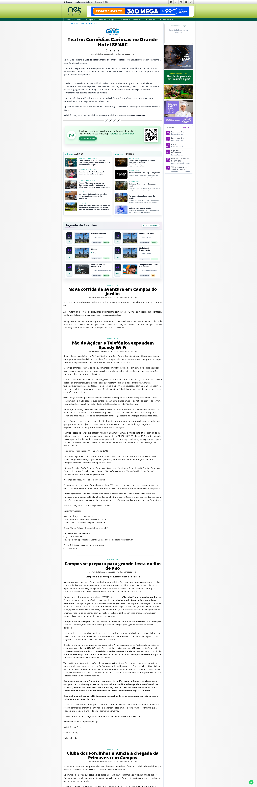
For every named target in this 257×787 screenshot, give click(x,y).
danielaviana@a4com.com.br (91, 522)
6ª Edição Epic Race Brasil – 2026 (99, 266)
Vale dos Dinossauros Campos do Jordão (143, 185)
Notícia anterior (112, 285)
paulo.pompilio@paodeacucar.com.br (80, 539)
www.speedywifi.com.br (110, 439)
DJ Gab (94, 249)
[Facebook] (175, 2)
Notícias (74, 24)
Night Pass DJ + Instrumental (145, 249)
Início (65, 24)
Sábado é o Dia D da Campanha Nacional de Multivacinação (92, 173)
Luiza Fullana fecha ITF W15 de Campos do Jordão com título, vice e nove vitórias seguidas (94, 163)
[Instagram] (170, 2)
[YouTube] (186, 2)
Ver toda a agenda (150, 225)
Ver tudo (187, 127)
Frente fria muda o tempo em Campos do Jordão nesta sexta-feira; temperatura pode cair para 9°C (94, 185)
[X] (181, 2)
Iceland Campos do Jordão (140, 208)
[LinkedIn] (118, 50)
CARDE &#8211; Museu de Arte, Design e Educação (142, 162)
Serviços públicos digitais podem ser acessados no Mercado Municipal (93, 196)
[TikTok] (191, 2)
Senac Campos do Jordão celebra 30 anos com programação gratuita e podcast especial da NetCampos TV (94, 207)
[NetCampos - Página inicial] (74, 11)
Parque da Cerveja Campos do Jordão (142, 197)
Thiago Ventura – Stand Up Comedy (148, 266)
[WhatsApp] (106, 50)
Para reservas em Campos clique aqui (80, 721)
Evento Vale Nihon (98, 233)
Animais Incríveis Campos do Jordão (144, 173)
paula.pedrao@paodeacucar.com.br (116, 539)
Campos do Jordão (89, 24)
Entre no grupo (88, 138)
